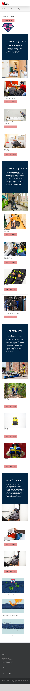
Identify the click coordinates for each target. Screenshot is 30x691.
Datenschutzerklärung (8, 673)
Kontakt (5, 667)
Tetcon (12, 16)
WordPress (15, 681)
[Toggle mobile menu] (27, 2)
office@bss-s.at (8, 662)
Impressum (5, 670)
